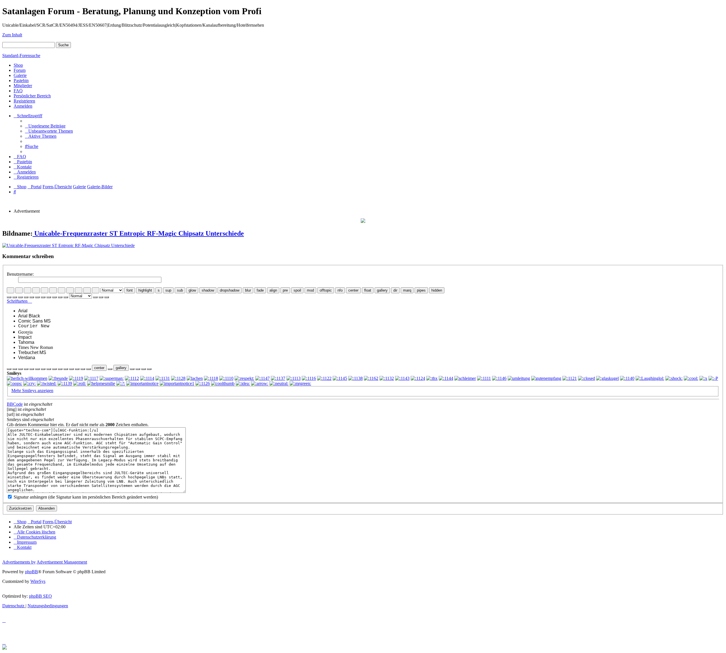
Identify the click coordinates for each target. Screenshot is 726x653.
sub (180, 290)
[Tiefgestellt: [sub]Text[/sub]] (26, 369)
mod (310, 290)
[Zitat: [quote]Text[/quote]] (36, 290)
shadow (208, 290)
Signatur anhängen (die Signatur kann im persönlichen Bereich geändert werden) (85, 497)
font (129, 290)
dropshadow (229, 290)
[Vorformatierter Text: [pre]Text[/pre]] (66, 369)
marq (407, 290)
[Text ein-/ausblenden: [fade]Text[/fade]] (54, 369)
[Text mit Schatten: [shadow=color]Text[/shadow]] (37, 369)
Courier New (33, 326)
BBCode (15, 404)
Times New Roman (35, 347)
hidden (436, 290)
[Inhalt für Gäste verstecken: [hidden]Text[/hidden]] (149, 369)
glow (192, 290)
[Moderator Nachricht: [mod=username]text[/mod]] (77, 369)
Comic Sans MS (34, 321)
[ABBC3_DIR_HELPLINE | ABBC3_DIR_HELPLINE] (132, 369)
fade (260, 290)
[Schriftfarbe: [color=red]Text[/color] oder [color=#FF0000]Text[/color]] (95, 290)
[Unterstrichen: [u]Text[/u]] (27, 290)
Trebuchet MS (32, 352)
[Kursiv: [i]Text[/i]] (19, 290)
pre (285, 290)
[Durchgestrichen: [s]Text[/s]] (14, 369)
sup (168, 290)
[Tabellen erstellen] (143, 369)
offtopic (326, 290)
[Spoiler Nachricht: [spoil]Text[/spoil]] (71, 369)
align (273, 290)
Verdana (26, 357)
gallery (382, 290)
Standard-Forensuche (21, 55)
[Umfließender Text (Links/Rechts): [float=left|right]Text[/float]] (110, 369)
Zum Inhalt (12, 34)
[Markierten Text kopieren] (95, 297)
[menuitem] (45, 126)
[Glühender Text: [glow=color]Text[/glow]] (31, 369)
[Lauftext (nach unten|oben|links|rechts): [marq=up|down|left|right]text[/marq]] (138, 369)
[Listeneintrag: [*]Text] (70, 290)
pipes (421, 290)
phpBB (31, 571)
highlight (145, 290)
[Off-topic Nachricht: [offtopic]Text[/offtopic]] (83, 369)
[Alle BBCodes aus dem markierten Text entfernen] (106, 297)
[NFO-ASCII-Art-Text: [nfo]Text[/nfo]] (88, 369)
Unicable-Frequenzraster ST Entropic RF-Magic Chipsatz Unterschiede (138, 233)
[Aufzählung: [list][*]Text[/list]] (53, 290)
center (353, 290)
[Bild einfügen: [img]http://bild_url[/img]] (78, 290)
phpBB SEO (40, 596)
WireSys (37, 581)
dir (395, 290)
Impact (24, 337)
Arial (23, 310)
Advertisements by (19, 562)
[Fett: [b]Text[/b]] (10, 290)
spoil (297, 290)
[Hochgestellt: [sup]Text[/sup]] (20, 369)
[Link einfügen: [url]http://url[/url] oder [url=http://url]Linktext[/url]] (87, 290)
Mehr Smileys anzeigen (32, 390)
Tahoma (26, 342)
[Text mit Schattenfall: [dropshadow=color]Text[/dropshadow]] (43, 369)
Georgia (25, 332)
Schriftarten (18, 301)
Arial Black (29, 315)
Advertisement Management (62, 562)
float (367, 290)
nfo (340, 290)
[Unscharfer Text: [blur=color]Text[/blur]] (49, 369)
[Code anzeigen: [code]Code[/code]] (44, 290)
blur (248, 290)
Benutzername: (20, 274)
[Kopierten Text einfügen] (101, 297)
